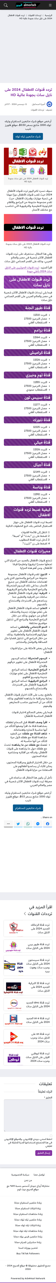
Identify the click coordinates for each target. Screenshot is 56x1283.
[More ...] (8, 823)
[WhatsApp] (28, 823)
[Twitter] (18, 823)
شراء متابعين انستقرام (28, 807)
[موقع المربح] (28, 5)
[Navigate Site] (50, 5)
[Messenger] (37, 823)
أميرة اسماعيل (38, 104)
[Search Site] (5, 5)
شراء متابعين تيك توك (28, 136)
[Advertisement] (28, 51)
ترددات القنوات (34, 15)
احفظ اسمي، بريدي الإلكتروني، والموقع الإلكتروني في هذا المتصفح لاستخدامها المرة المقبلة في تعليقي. (28, 1142)
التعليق (48, 1097)
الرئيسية (48, 15)
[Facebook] (47, 823)
